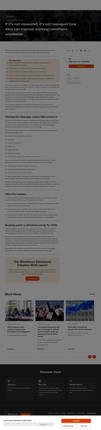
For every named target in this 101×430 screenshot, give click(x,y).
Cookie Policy (43, 425)
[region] (50, 422)
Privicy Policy (50, 425)
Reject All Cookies (84, 426)
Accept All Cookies (76, 421)
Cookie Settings (68, 426)
